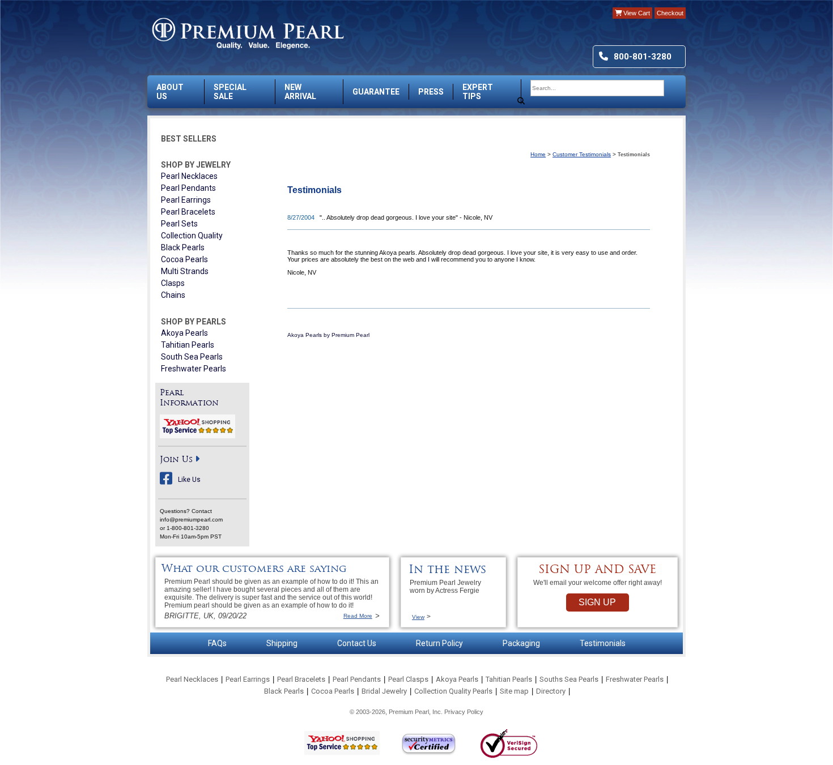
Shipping (282, 643)
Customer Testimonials (581, 154)
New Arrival (300, 92)
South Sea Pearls (192, 356)
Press (431, 91)
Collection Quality (192, 235)
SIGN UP (597, 602)
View (418, 617)
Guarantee (376, 91)
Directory (551, 691)
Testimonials (603, 643)
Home (538, 154)
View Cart (636, 13)
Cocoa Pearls (184, 259)
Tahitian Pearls (187, 344)
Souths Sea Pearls (568, 679)
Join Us (176, 460)
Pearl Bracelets (188, 211)
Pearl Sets (179, 223)
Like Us (189, 480)
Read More (357, 616)
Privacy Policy (463, 711)
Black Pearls (183, 247)
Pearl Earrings (186, 199)
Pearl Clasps (408, 679)
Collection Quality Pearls (453, 691)
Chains (173, 295)
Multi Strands (185, 271)
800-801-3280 (643, 57)
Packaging (521, 643)
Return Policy (439, 643)
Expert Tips (477, 92)
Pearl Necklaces (189, 176)
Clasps (173, 283)
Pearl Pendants (188, 188)
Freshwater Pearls (193, 368)
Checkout (670, 13)
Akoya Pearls (184, 332)
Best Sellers (188, 138)
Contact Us (356, 643)
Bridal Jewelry (384, 691)
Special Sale (230, 92)
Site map (514, 691)
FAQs (217, 643)
